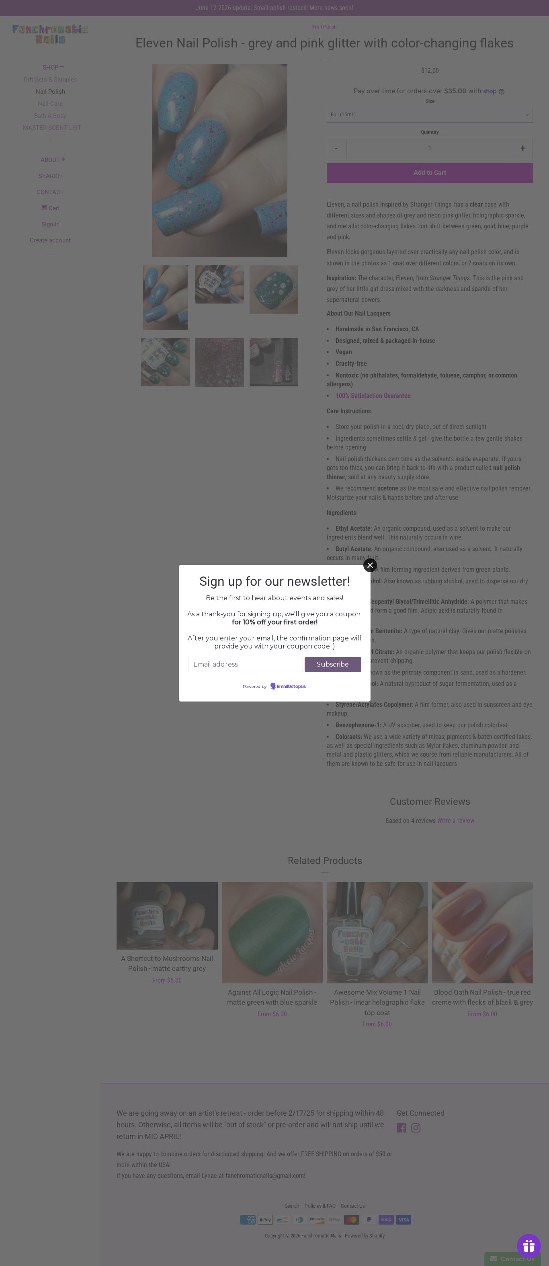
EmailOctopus (291, 687)
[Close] (370, 565)
